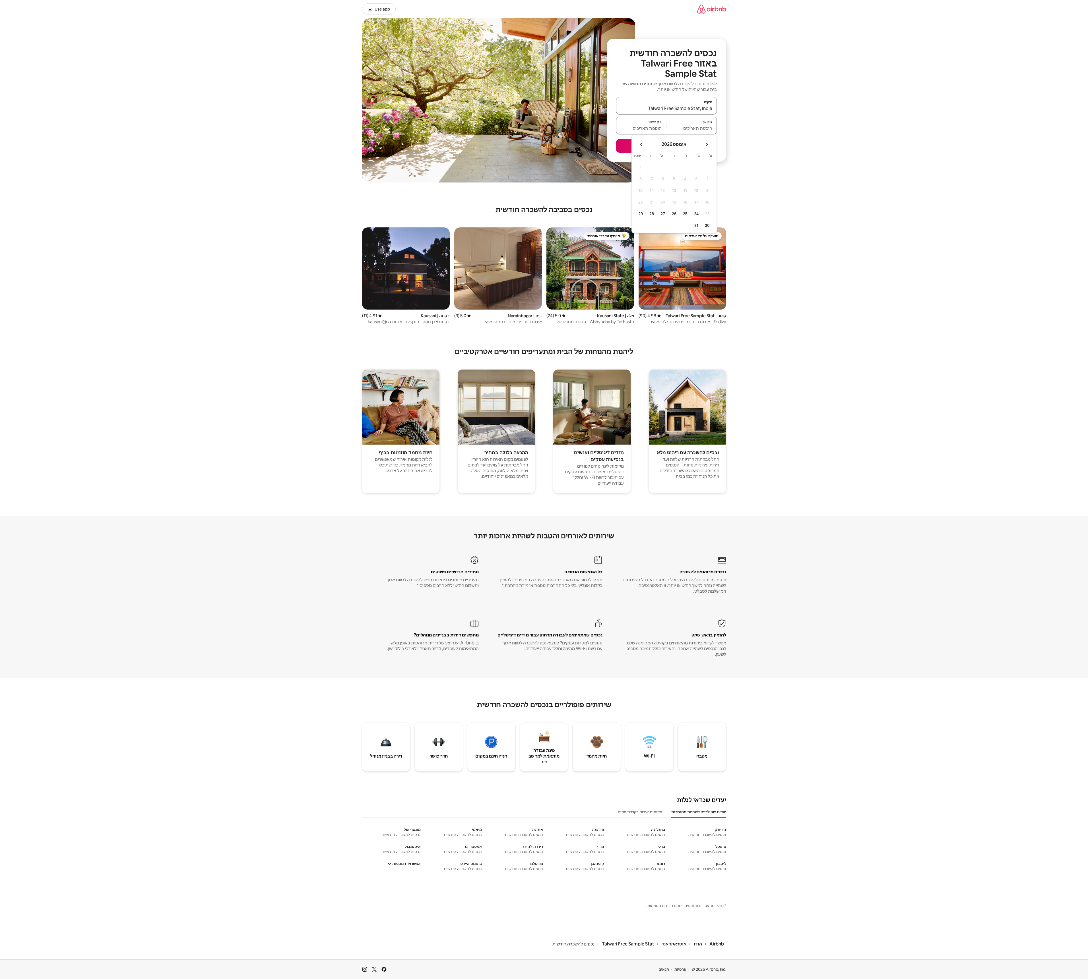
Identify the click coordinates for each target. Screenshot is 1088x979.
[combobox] (666, 108)
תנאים (663, 969)
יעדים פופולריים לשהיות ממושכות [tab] (698, 811)
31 (696, 225)
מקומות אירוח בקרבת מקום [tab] (640, 811)
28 (651, 213)
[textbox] (691, 128)
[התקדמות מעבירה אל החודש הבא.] (641, 144)
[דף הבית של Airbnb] (711, 9)
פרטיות (680, 969)
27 (662, 213)
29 (640, 213)
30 (707, 225)
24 (696, 213)
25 (685, 213)
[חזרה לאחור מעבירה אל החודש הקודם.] (707, 144)
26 (674, 213)
